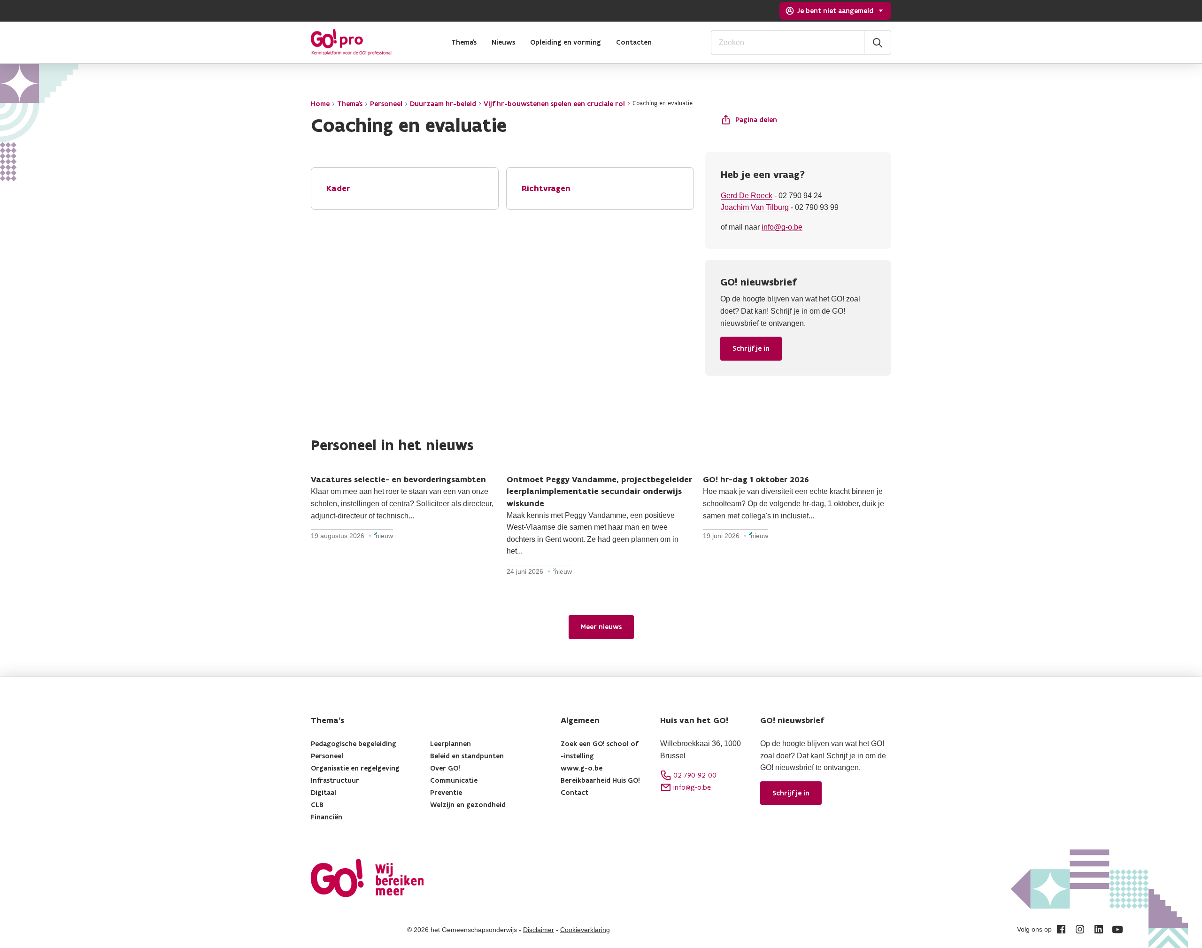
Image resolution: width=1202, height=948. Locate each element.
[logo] (351, 42)
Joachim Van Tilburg (755, 207)
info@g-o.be (782, 227)
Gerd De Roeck (746, 196)
